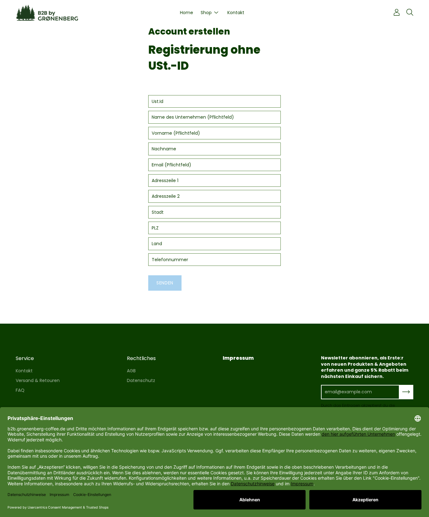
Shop (206, 12)
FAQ (20, 390)
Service (25, 358)
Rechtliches (141, 358)
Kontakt (235, 12)
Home (186, 12)
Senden (164, 283)
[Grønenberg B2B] (47, 13)
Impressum (238, 358)
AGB (131, 371)
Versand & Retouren (38, 380)
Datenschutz (141, 380)
